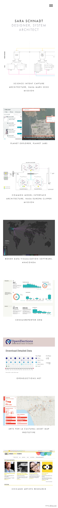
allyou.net (52, 505)
